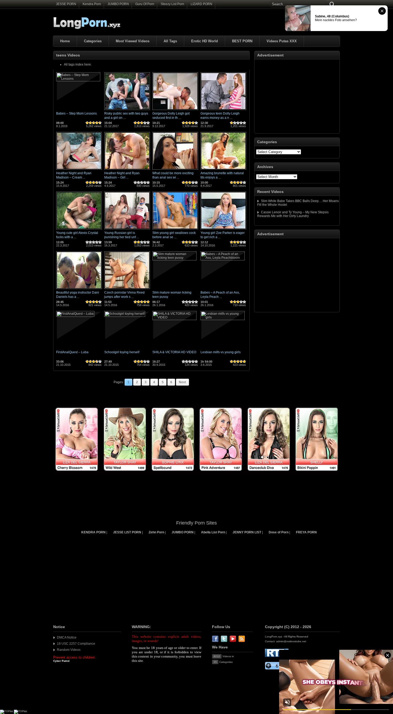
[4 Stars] (96, 122)
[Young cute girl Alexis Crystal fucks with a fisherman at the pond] (79, 229)
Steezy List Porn (172, 4)
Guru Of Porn (144, 4)
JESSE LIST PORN (127, 532)
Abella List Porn (213, 532)
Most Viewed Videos (132, 41)
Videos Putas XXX (282, 41)
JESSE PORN (66, 4)
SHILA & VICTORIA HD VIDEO (174, 352)
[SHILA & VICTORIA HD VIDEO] (174, 317)
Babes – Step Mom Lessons (76, 113)
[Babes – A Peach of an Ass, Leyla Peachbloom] (223, 258)
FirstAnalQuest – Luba (72, 352)
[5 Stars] (100, 122)
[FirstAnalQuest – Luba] (75, 314)
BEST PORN (242, 41)
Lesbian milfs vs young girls (221, 352)
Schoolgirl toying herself (121, 352)
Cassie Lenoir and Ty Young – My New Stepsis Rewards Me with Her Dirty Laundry (293, 214)
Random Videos (68, 650)
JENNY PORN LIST (247, 532)
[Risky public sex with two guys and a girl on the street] (127, 110)
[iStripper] (196, 474)
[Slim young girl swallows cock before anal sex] (175, 229)
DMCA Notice (66, 637)
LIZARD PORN (201, 4)
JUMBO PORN (118, 4)
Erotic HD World (204, 41)
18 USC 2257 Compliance (76, 643)
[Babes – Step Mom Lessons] (78, 79)
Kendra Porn (92, 4)
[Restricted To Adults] (276, 656)
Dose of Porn (278, 532)
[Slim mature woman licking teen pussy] (174, 258)
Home (65, 41)
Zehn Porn (156, 532)
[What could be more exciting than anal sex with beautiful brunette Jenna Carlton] (175, 170)
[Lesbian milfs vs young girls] (223, 317)
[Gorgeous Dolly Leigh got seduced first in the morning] (175, 110)
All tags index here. (78, 64)
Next (182, 382)
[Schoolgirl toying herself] (124, 314)
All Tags (170, 41)
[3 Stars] (93, 122)
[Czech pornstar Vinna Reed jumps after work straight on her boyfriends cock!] (127, 289)
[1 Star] (87, 122)
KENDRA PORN (93, 532)
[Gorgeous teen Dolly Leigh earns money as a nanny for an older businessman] (223, 110)
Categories (93, 41)
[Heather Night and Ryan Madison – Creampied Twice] (79, 170)
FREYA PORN (306, 532)
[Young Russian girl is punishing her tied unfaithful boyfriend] (127, 229)
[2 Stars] (90, 122)
